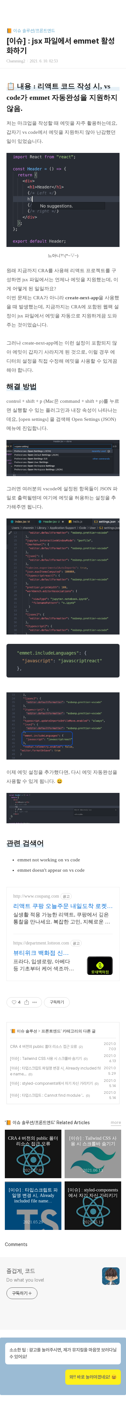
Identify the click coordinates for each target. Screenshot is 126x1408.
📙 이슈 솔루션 (24, 1031)
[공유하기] (27, 1002)
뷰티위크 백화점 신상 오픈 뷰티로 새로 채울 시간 (41, 953)
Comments (16, 1244)
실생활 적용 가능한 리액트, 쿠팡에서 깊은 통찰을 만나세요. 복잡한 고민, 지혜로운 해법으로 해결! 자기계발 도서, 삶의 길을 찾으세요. (62, 918)
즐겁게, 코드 (20, 1271)
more (116, 1122)
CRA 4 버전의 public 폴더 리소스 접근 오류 (43, 1046)
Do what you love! (25, 1280)
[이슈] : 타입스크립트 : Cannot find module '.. (47, 1095)
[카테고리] (8, 7)
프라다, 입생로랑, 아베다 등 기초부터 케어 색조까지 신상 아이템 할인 (43, 965)
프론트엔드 (51, 1031)
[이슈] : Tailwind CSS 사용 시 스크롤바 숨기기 (46, 1058)
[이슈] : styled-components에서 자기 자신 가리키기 (51, 1083)
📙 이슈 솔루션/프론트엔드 (30, 30)
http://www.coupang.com (36, 896)
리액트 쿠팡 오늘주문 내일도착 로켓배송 (63, 906)
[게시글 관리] (35, 1002)
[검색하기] (118, 7)
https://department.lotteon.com (41, 943)
